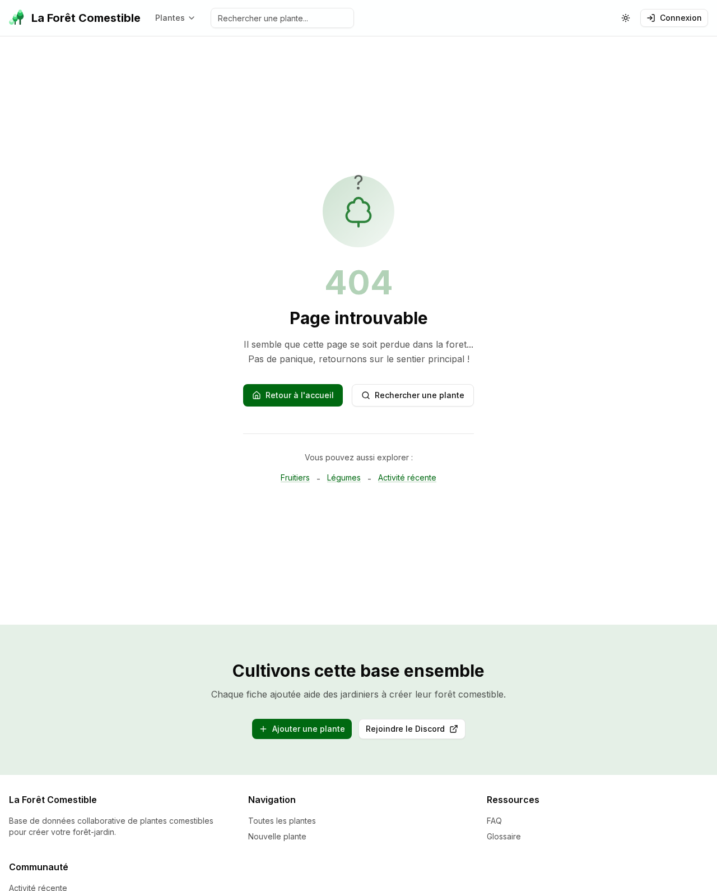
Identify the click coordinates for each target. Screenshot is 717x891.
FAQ (494, 820)
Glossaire (504, 836)
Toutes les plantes (282, 820)
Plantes (170, 17)
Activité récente (407, 477)
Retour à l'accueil (300, 395)
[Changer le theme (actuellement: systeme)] (626, 18)
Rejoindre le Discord (415, 731)
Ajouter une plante (308, 728)
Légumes (344, 477)
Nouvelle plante (277, 836)
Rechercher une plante (419, 395)
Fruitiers (295, 477)
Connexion (681, 17)
